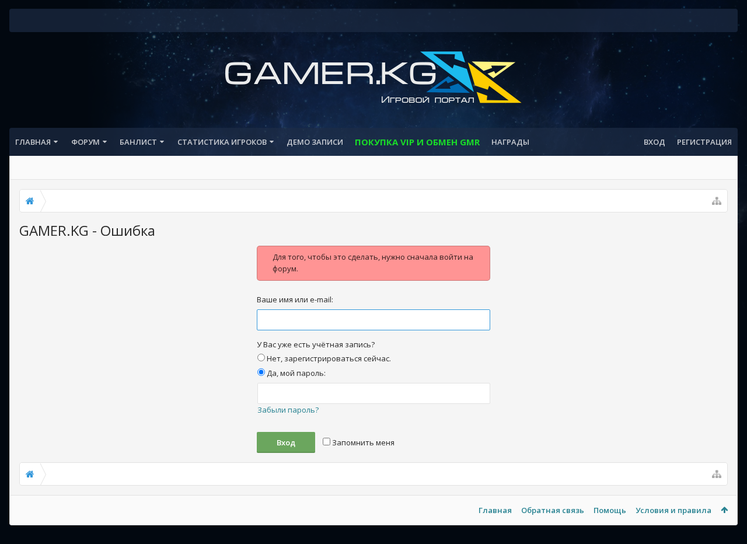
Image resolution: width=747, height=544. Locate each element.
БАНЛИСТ (138, 142)
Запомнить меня (362, 442)
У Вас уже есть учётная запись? (316, 344)
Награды (510, 142)
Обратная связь (552, 510)
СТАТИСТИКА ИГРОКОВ (222, 142)
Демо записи (315, 142)
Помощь (610, 510)
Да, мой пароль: (295, 373)
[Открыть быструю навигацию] (716, 201)
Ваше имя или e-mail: (295, 299)
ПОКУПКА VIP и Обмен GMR (417, 142)
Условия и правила (673, 510)
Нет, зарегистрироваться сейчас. (328, 358)
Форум (85, 142)
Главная (33, 142)
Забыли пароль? (288, 409)
